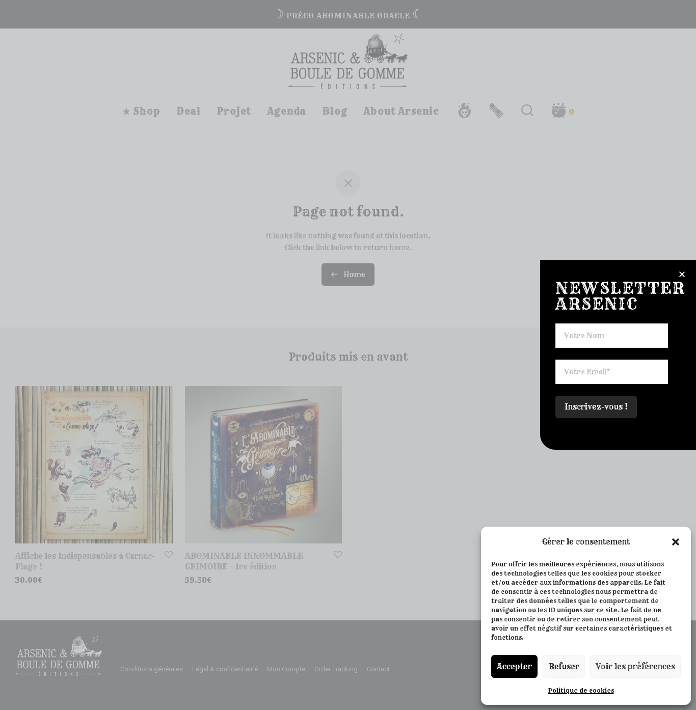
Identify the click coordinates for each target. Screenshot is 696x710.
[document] (348, 355)
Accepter (514, 666)
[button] (676, 542)
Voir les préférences (635, 666)
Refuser (564, 666)
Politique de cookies (581, 690)
